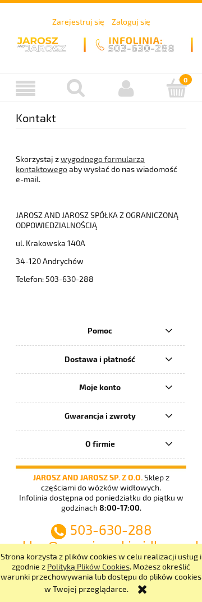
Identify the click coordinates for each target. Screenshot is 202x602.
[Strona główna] (101, 42)
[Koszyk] (177, 87)
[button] (25, 88)
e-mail (27, 179)
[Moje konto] (126, 88)
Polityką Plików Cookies (88, 566)
